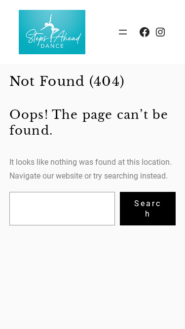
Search (147, 209)
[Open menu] (123, 32)
